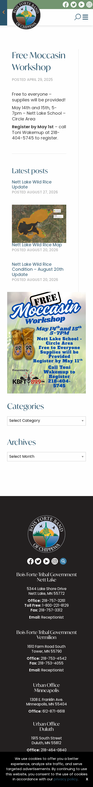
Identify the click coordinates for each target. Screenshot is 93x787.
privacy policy (66, 779)
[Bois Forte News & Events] (26, 15)
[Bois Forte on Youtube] (81, 5)
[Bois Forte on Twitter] (74, 5)
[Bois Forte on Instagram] (89, 5)
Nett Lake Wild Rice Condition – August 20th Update (37, 270)
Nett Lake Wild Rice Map (37, 245)
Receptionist (52, 618)
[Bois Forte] (46, 534)
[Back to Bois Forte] (3, 12)
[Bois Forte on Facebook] (65, 5)
